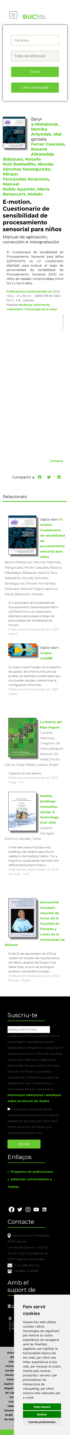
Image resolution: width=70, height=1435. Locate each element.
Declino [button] (42, 1414)
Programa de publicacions (32, 1171)
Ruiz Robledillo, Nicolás (28, 164)
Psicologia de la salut (41, 309)
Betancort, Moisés (23, 194)
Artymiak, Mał (46, 134)
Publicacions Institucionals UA (29, 291)
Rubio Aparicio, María (26, 189)
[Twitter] (49, 477)
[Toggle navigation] (13, 14)
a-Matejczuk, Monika (45, 127)
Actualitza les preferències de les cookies (35, 2)
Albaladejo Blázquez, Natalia (29, 157)
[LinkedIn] (59, 477)
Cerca (35, 72)
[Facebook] (39, 477)
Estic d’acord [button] (42, 1406)
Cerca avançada (35, 87)
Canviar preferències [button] (42, 1422)
